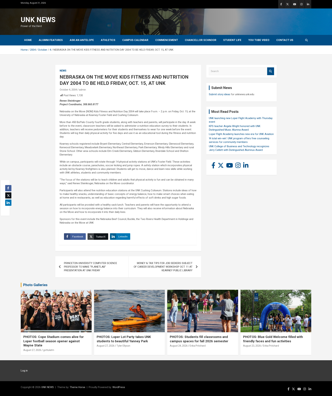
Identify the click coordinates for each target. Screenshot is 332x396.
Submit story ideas (219, 94)
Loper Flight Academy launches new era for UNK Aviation (241, 134)
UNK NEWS (38, 20)
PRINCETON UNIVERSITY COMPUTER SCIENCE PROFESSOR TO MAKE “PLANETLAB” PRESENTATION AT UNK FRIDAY (90, 267)
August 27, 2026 (32, 350)
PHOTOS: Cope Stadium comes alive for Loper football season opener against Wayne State (53, 341)
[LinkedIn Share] (8, 203)
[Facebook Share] (8, 188)
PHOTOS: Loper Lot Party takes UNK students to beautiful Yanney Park (124, 339)
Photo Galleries (35, 285)
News (63, 70)
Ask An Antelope (82, 40)
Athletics (108, 40)
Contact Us (284, 40)
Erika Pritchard (198, 345)
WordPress (118, 387)
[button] (7, 209)
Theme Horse (77, 387)
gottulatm (48, 350)
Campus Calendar (135, 40)
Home (28, 40)
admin (82, 89)
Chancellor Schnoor (200, 40)
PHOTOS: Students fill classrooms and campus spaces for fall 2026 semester (199, 339)
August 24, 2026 (179, 345)
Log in (24, 370)
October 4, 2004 (68, 89)
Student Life (232, 40)
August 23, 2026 (252, 345)
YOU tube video (258, 40)
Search (270, 71)
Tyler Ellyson (123, 345)
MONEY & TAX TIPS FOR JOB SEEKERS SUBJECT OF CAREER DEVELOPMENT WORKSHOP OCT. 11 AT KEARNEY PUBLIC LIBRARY (163, 267)
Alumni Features (51, 40)
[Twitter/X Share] (8, 195)
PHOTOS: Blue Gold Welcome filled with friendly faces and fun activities (273, 339)
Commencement (166, 40)
